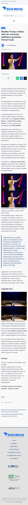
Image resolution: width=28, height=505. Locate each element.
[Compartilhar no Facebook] (21, 78)
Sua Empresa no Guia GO (14, 455)
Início (14, 440)
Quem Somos (14, 446)
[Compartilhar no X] (25, 78)
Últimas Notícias (14, 449)
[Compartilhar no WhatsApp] (17, 78)
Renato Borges (19, 501)
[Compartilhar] (8, 78)
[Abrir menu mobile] (14, 21)
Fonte (2, 397)
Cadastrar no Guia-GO (14, 452)
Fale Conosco (14, 458)
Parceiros (14, 443)
